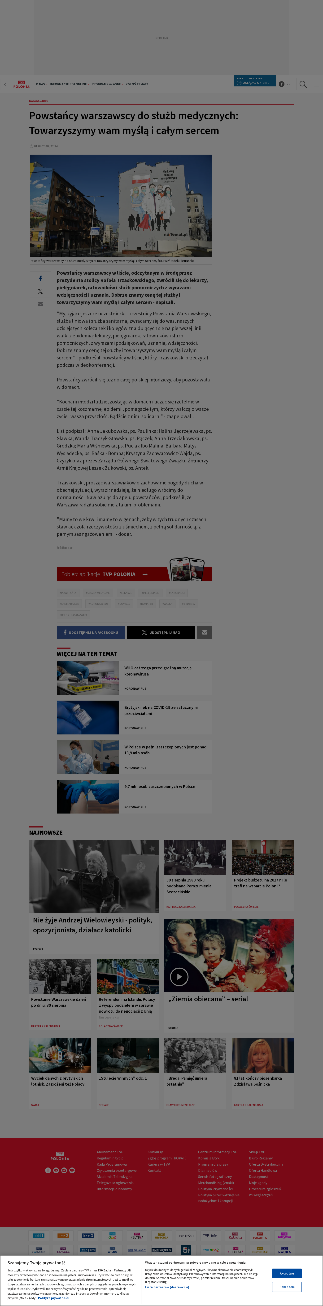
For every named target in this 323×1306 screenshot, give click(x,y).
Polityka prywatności (53, 1298)
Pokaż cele (287, 1287)
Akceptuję (287, 1273)
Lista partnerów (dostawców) (167, 1287)
